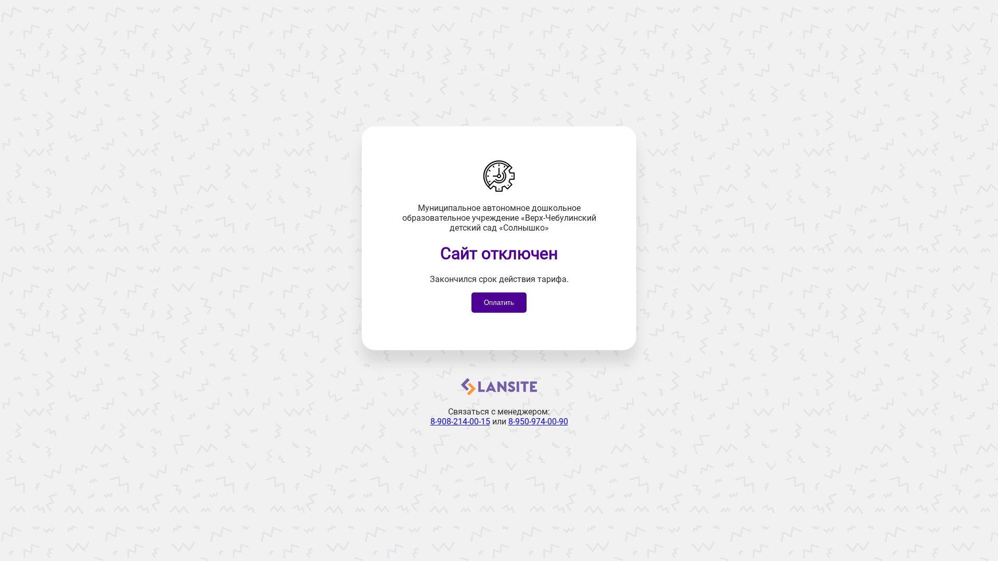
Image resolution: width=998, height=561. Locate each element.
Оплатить (499, 302)
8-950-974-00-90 (538, 421)
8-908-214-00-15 (460, 421)
